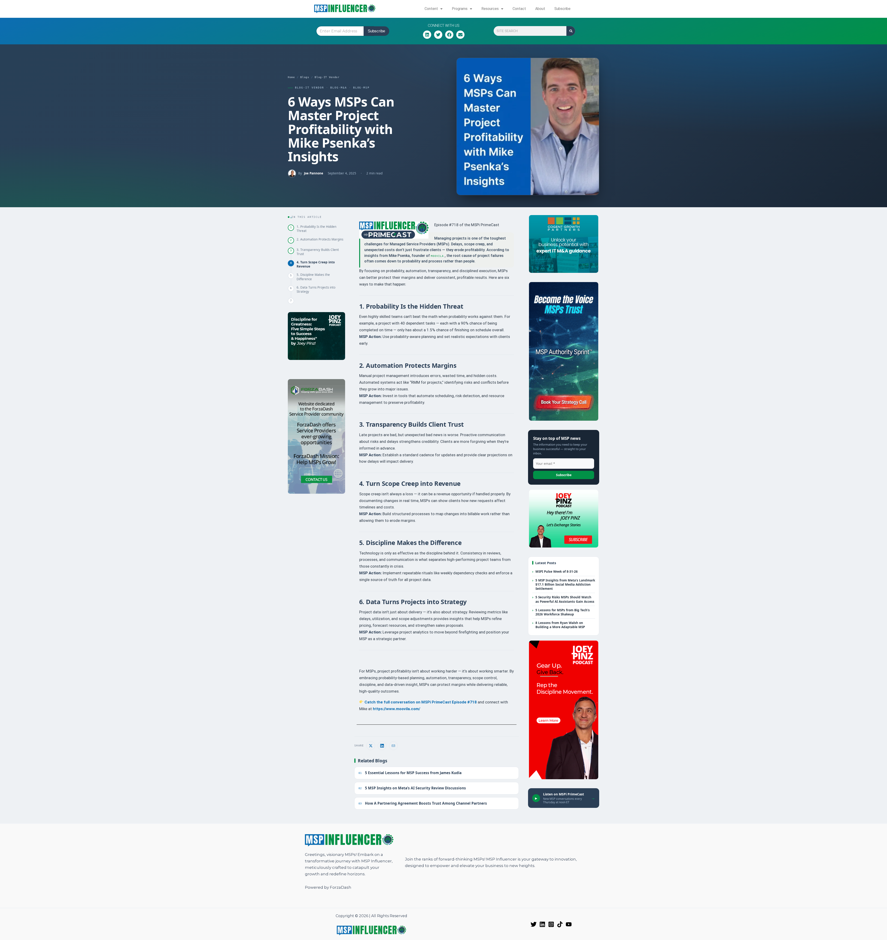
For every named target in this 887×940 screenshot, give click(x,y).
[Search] (570, 31)
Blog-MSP (361, 87)
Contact (519, 8)
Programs (460, 8)
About (540, 8)
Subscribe (562, 8)
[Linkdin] (542, 924)
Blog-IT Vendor (327, 77)
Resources (490, 8)
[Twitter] (534, 924)
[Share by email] (393, 745)
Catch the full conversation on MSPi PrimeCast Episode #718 (420, 702)
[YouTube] (569, 924)
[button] (427, 34)
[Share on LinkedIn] (382, 745)
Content (431, 8)
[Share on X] (370, 745)
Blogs (304, 77)
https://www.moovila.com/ (397, 708)
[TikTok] (560, 924)
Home (291, 77)
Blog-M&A (338, 87)
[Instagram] (551, 924)
